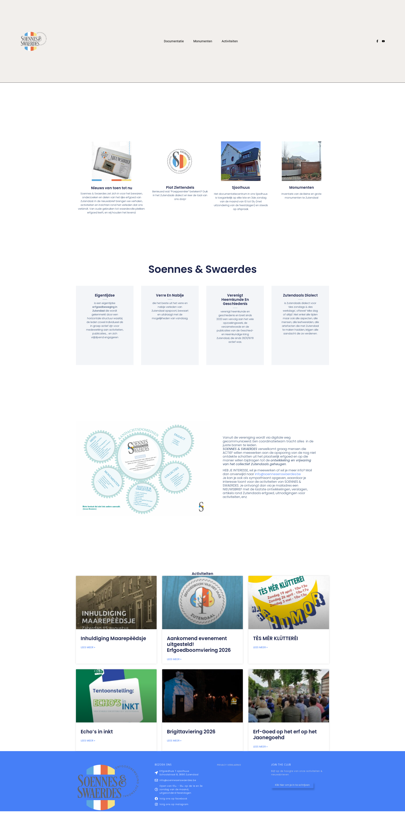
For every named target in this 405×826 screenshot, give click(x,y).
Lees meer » (88, 647)
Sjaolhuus (241, 187)
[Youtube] (383, 41)
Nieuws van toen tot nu (111, 188)
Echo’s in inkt (97, 731)
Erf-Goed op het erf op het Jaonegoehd (285, 734)
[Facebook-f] (377, 41)
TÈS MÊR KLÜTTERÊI (275, 638)
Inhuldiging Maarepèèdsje (113, 638)
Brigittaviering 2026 (191, 731)
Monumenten (202, 41)
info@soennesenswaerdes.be (278, 474)
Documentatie (174, 41)
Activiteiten (230, 41)
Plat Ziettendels (180, 187)
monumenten (301, 187)
